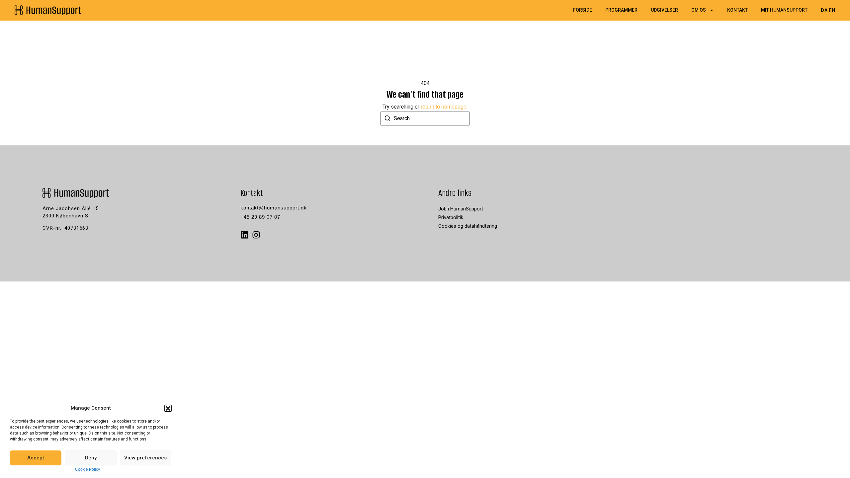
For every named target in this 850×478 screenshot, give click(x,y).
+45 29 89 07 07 (260, 217)
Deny (91, 458)
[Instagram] (256, 235)
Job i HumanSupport (460, 209)
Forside (582, 10)
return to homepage (444, 107)
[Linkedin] (244, 235)
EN (832, 10)
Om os (698, 10)
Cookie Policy (87, 469)
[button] (168, 408)
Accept (35, 458)
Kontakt (737, 10)
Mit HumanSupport (784, 10)
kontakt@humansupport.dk (273, 207)
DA (824, 10)
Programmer (621, 10)
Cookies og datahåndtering (467, 226)
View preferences (145, 458)
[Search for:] (425, 118)
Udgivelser (664, 10)
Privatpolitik (450, 217)
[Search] (387, 119)
